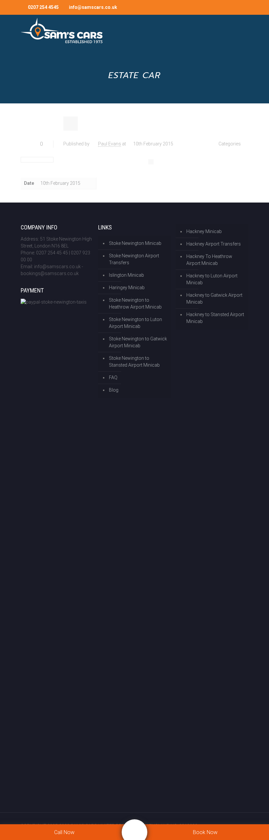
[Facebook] (215, 7)
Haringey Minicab (127, 287)
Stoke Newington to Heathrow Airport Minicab (135, 303)
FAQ (113, 377)
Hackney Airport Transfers (213, 244)
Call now (64, 832)
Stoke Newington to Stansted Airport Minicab (134, 361)
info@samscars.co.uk (93, 7)
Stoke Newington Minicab (135, 243)
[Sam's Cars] (62, 31)
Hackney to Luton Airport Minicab (212, 279)
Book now (205, 832)
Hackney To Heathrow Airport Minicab (209, 260)
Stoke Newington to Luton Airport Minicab (135, 323)
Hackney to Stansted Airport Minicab (215, 318)
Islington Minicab (126, 275)
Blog (113, 390)
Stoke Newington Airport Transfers (134, 259)
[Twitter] (223, 7)
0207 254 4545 (43, 7)
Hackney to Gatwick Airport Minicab (214, 298)
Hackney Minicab (204, 231)
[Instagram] (232, 7)
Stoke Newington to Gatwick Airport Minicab (138, 342)
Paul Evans (109, 143)
